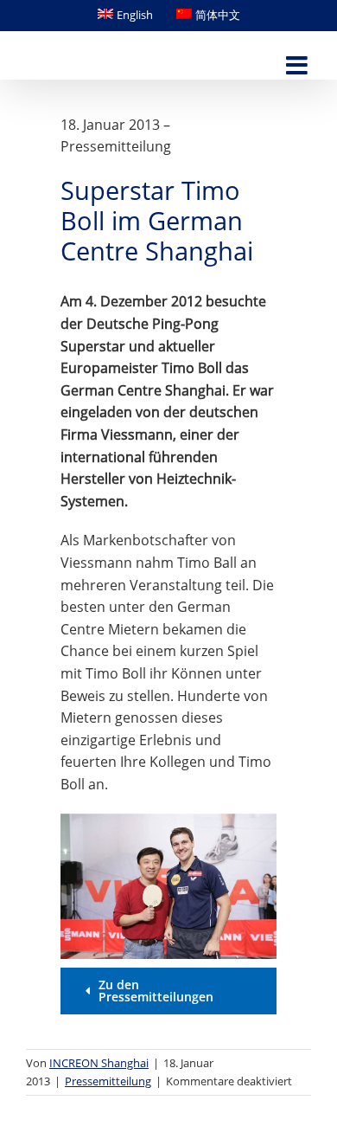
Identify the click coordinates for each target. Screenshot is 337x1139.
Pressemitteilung (108, 1081)
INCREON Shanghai (99, 1063)
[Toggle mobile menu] (298, 66)
